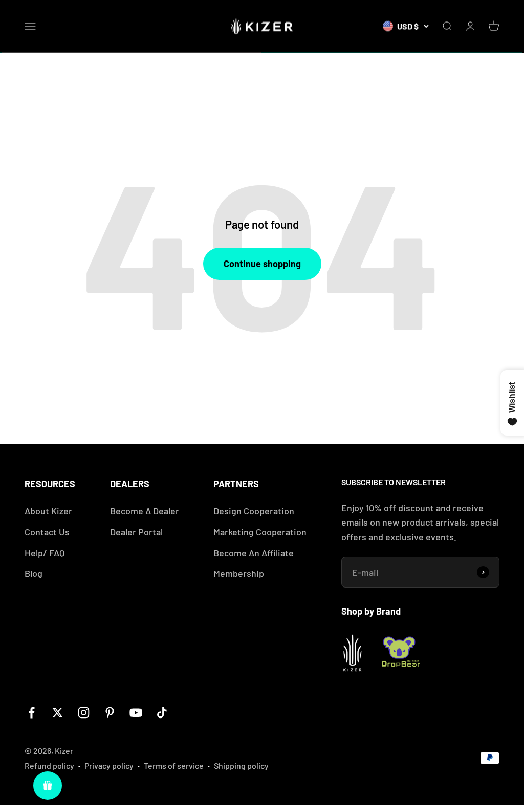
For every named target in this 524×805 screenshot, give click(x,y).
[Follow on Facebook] (31, 713)
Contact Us (47, 531)
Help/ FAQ (44, 552)
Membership (238, 573)
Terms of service (174, 765)
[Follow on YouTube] (136, 713)
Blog (33, 573)
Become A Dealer (144, 510)
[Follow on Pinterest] (110, 713)
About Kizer (48, 510)
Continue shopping (262, 263)
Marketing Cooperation (260, 531)
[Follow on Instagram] (84, 713)
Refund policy (49, 765)
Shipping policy (241, 765)
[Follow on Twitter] (57, 713)
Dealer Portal (136, 531)
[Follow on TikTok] (162, 713)
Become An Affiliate (253, 552)
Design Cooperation (253, 510)
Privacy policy (109, 765)
